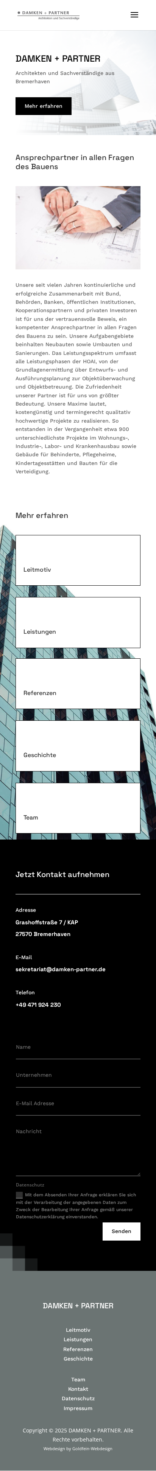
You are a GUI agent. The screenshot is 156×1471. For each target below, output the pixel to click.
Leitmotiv (78, 1330)
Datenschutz (78, 1398)
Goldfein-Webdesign (92, 1448)
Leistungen (78, 1339)
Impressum (78, 1408)
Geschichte (78, 1359)
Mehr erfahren (43, 106)
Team (78, 1379)
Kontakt (78, 1389)
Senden (121, 1231)
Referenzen (78, 1349)
